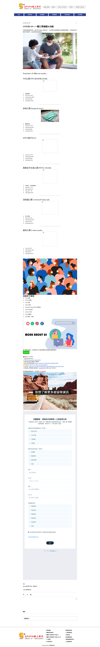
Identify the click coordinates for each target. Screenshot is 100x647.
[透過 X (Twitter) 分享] (27, 594)
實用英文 (35, 586)
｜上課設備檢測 (68, 632)
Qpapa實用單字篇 (27, 586)
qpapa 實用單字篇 (27, 589)
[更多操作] (76, 23)
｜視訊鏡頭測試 (68, 637)
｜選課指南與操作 (49, 632)
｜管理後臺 (47, 630)
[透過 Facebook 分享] (23, 594)
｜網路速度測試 (68, 630)
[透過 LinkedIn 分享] (30, 594)
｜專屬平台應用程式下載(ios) (51, 634)
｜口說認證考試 (68, 641)
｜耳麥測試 (67, 634)
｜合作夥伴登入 (48, 641)
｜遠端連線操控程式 (69, 639)
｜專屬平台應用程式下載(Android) (53, 637)
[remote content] (50, 495)
